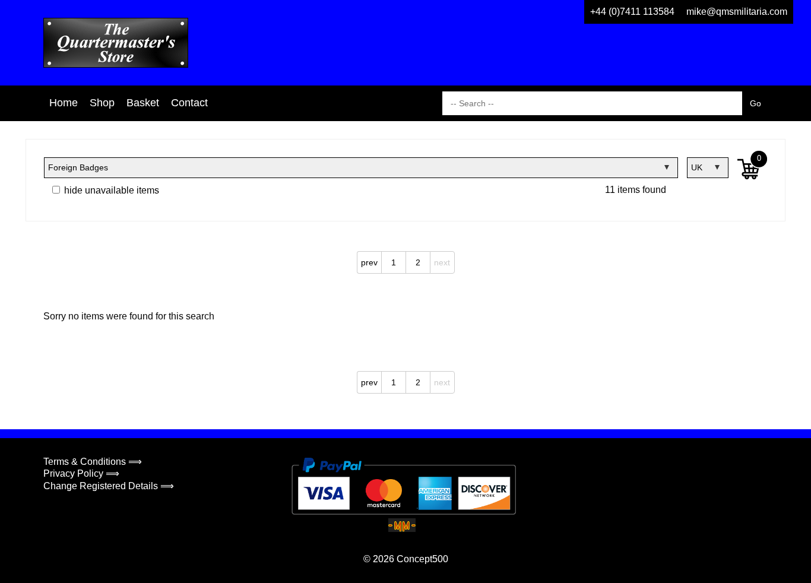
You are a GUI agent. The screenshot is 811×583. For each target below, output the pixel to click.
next (442, 262)
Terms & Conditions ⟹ (92, 462)
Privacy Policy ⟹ (81, 473)
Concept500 (422, 559)
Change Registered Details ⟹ (108, 486)
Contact (189, 103)
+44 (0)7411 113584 (632, 12)
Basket (142, 103)
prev (369, 262)
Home (63, 103)
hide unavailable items (110, 190)
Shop (102, 103)
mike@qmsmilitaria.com (736, 12)
